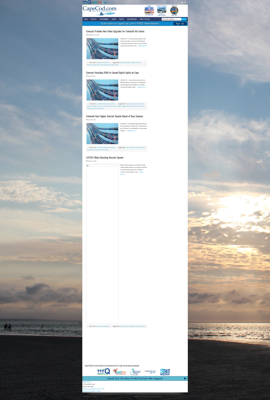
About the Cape (145, 19)
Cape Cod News (131, 62)
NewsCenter (106, 62)
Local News (99, 62)
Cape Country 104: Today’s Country (96, 2)
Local (86, 19)
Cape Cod (135, 104)
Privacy (99, 391)
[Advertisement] (116, 347)
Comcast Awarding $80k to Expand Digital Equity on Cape (112, 72)
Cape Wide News (132, 19)
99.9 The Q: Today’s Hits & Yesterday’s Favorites (86, 2)
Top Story (112, 104)
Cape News (94, 106)
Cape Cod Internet (131, 147)
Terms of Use (100, 389)
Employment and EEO (88, 391)
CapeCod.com (109, 11)
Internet (95, 108)
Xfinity (116, 65)
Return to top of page (90, 396)
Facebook (185, 2)
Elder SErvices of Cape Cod (137, 106)
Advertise (93, 389)
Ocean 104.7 (104, 2)
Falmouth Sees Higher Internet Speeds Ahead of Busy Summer (114, 116)
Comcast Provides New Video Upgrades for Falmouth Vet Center (115, 31)
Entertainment (104, 19)
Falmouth (89, 65)
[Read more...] (143, 46)
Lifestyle (94, 19)
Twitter (182, 2)
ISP (98, 108)
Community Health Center (110, 106)
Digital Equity (125, 106)
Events (114, 19)
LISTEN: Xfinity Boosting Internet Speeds (104, 157)
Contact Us (85, 389)
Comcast (138, 62)
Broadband (123, 62)
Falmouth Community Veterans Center (103, 65)
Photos (121, 19)
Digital (119, 106)
